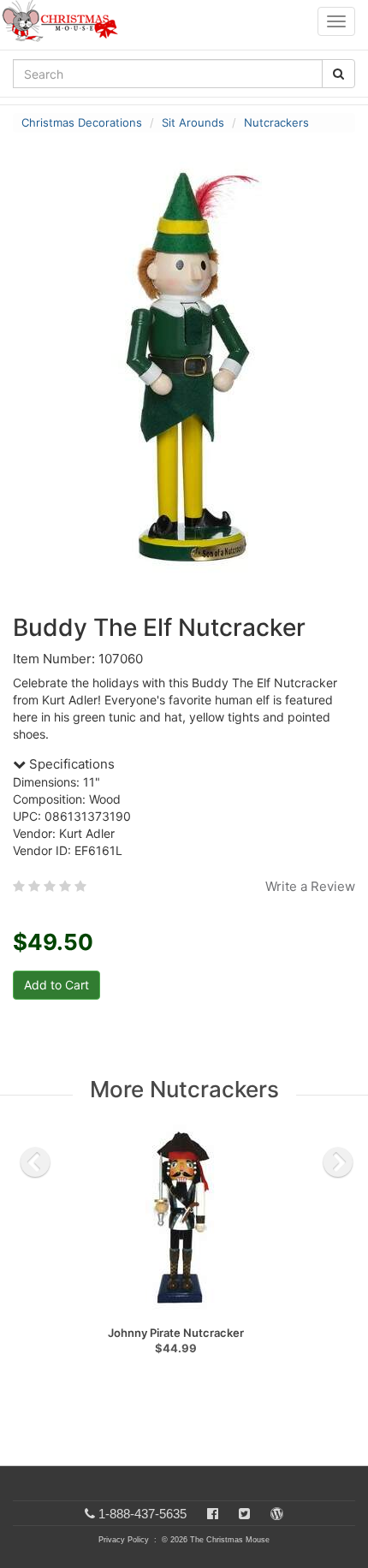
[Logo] (65, 21)
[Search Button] (338, 73)
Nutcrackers (276, 122)
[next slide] (338, 1162)
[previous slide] (35, 1162)
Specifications (70, 764)
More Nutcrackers (184, 1089)
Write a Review (310, 886)
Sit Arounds (193, 122)
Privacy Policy (123, 1539)
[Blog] (276, 1513)
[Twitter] (244, 1513)
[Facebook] (212, 1513)
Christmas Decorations (81, 122)
